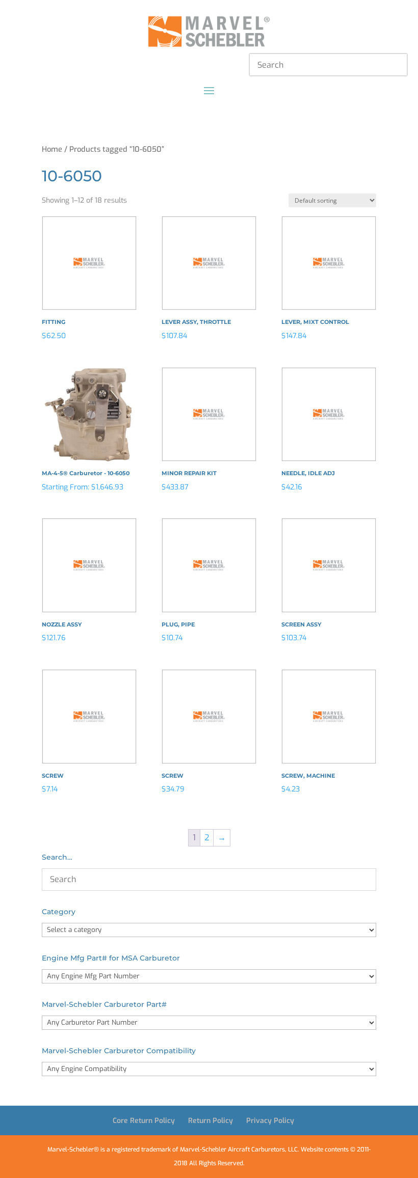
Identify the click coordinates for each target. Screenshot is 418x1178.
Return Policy (210, 1121)
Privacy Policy (270, 1121)
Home (52, 149)
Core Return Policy (144, 1121)
